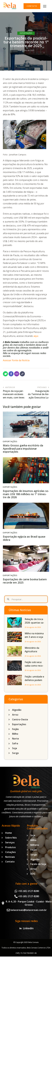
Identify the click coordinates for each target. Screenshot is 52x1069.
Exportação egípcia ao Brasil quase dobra (24, 538)
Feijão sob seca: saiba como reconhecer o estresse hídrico (34, 667)
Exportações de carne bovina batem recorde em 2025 (25, 581)
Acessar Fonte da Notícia (16, 360)
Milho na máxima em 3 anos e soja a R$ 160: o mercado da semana (34, 639)
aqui (36, 336)
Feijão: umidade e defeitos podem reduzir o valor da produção (34, 682)
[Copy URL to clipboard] (22, 373)
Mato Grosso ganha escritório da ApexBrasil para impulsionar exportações (23, 448)
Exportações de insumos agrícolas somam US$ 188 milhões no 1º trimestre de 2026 (26, 494)
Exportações (26, 33)
